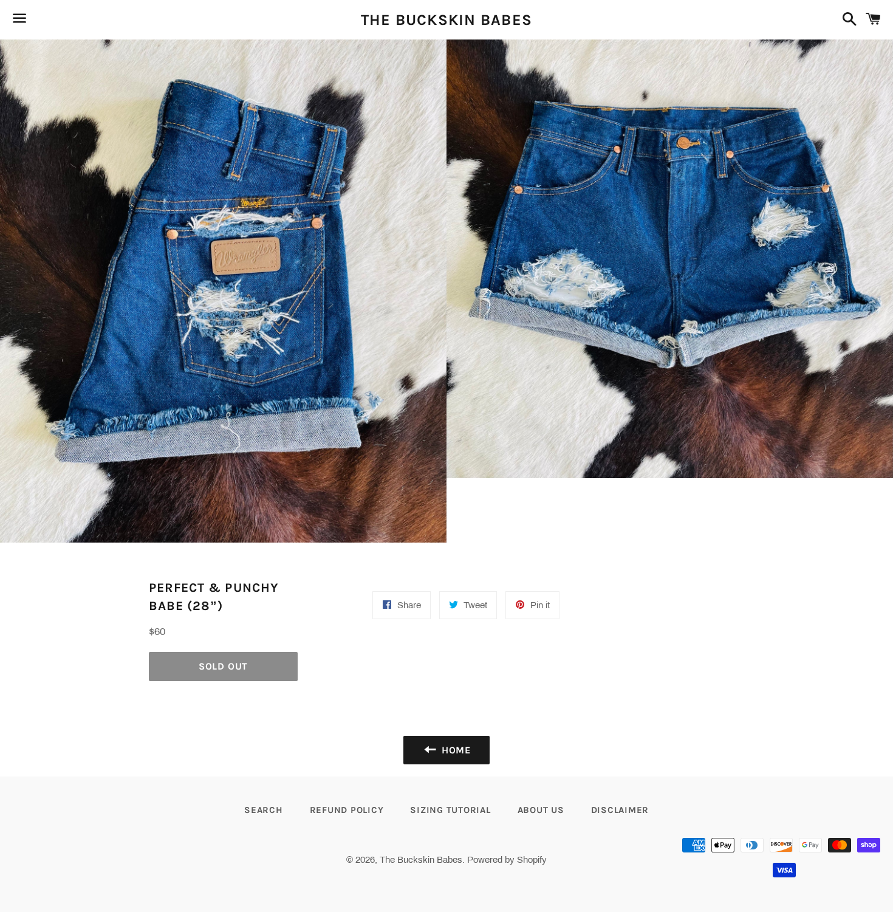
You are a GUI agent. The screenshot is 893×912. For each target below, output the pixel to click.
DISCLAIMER (620, 809)
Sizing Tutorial (450, 809)
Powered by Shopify (507, 860)
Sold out (223, 666)
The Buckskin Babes (447, 20)
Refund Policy (347, 809)
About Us (541, 809)
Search (263, 809)
